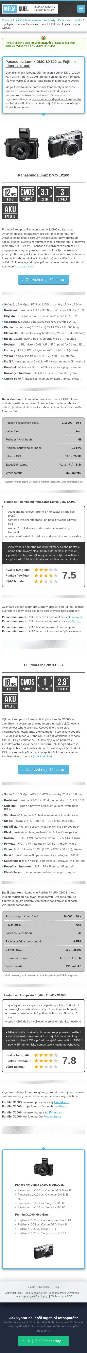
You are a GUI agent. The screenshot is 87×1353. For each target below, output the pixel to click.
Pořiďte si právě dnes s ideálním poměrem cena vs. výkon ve (40, 44)
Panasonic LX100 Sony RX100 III (41, 1203)
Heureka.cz (75, 617)
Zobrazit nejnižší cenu (45, 280)
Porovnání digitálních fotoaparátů (21, 20)
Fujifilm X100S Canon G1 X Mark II (42, 1224)
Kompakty (49, 20)
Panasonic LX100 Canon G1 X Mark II (44, 1190)
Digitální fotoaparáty (44, 1341)
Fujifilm (77, 20)
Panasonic (64, 20)
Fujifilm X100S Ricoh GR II (37, 1228)
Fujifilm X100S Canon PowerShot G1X (44, 1220)
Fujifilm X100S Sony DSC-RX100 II (42, 1233)
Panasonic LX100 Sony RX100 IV (41, 1207)
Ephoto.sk (55, 1112)
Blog (56, 1287)
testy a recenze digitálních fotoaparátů (56, 99)
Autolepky (41, 1296)
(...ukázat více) (24, 266)
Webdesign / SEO (61, 1296)
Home (31, 1287)
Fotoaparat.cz (52, 1116)
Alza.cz (76, 621)
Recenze (44, 1287)
